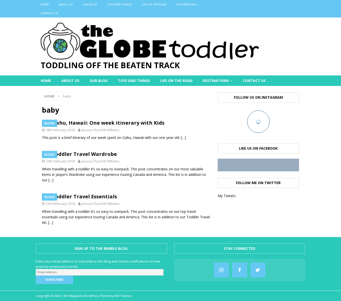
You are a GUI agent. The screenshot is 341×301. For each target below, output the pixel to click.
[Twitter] (257, 270)
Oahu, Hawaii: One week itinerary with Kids (108, 122)
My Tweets (227, 195)
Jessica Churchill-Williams (100, 130)
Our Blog (90, 4)
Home (45, 4)
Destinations (186, 4)
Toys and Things (119, 4)
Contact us (49, 13)
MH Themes (123, 296)
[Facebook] (239, 270)
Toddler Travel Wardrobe (85, 154)
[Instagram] (221, 270)
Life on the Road (154, 4)
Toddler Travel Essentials (84, 196)
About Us (66, 4)
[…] (183, 137)
